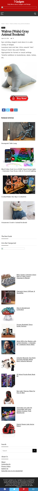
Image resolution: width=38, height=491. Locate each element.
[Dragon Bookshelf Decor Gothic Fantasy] (8, 331)
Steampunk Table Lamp (9, 143)
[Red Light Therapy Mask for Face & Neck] (8, 397)
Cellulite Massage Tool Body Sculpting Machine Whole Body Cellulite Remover (26, 359)
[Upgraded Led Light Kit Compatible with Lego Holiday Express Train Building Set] (8, 414)
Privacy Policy (6, 466)
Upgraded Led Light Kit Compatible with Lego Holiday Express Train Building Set (24, 410)
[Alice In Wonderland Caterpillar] (8, 314)
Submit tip (4, 468)
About (3, 462)
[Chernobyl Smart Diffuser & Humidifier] (8, 297)
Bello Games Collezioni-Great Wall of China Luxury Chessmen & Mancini (26, 276)
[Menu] (2, 13)
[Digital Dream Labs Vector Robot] (8, 430)
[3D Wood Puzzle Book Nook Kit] (8, 380)
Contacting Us (5, 464)
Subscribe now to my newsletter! (12, 471)
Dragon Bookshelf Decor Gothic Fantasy (25, 325)
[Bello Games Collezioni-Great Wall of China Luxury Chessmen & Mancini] (8, 281)
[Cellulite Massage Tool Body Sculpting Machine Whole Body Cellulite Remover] (8, 364)
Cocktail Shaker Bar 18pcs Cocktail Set (13, 197)
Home (2, 23)
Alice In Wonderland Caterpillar (23, 308)
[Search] (35, 13)
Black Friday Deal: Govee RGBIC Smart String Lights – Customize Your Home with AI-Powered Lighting (18, 170)
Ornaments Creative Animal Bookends (14, 222)
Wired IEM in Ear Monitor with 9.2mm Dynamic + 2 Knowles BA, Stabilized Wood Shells (26, 342)
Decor (7, 23)
